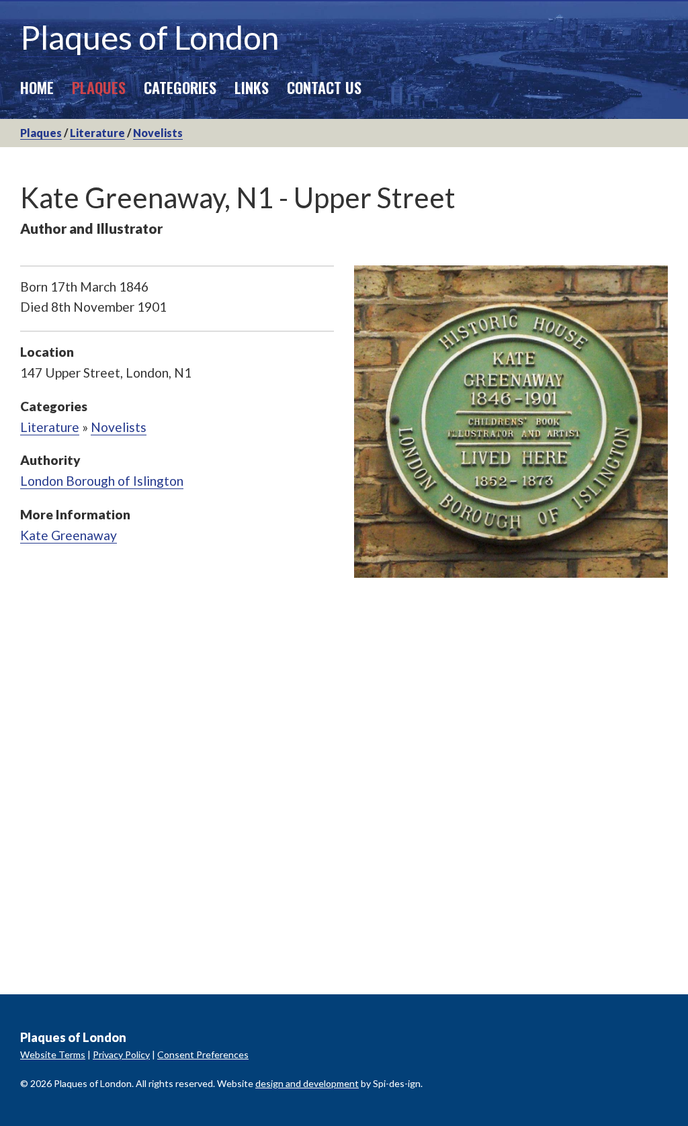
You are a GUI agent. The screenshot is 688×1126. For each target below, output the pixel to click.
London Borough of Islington (101, 480)
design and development (307, 1083)
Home (37, 87)
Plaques (99, 87)
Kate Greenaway (68, 535)
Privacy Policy (121, 1054)
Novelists (158, 132)
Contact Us (324, 87)
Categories (180, 87)
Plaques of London (149, 37)
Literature (97, 132)
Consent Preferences (203, 1054)
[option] (511, 421)
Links (251, 87)
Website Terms (52, 1054)
